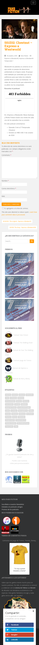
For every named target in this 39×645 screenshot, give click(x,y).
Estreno (19, 401)
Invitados (24, 404)
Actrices (14, 395)
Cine (7, 398)
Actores (8, 395)
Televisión (21, 417)
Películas (14, 414)
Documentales (10, 401)
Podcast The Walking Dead (22, 342)
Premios (8, 417)
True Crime (9, 426)
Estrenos (25, 401)
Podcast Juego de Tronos (22, 360)
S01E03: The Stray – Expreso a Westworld (22, 227)
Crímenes (13, 398)
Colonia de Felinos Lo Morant (25, 588)
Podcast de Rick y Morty (21, 379)
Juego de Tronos (11, 407)
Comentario (6, 155)
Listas (7, 411)
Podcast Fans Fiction (20, 335)
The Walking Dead (23, 423)
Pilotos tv (22, 414)
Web (3, 196)
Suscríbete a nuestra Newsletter (13, 504)
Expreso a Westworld (11, 58)
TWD (16, 426)
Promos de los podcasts (10, 509)
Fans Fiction (24, 56)
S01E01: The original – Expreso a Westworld (17, 221)
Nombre (5, 181)
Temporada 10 (20, 420)
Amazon (21, 395)
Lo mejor (14, 411)
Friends (17, 404)
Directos (20, 398)
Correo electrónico (9, 188)
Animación (29, 395)
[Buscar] (32, 241)
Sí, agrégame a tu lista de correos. (16, 208)
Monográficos (23, 411)
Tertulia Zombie (11, 423)
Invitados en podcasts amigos (12, 507)
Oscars (8, 414)
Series (14, 417)
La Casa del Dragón (24, 407)
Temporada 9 (10, 420)
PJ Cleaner (30, 414)
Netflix (31, 411)
